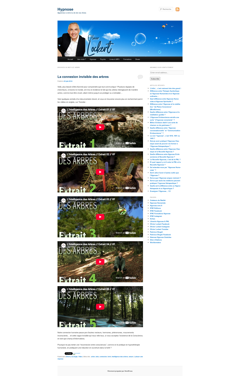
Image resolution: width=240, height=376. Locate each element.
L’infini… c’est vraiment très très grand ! (165, 88)
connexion (103, 356)
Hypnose (65, 9)
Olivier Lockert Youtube (159, 229)
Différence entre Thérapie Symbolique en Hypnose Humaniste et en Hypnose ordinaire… (164, 93)
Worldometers (155, 242)
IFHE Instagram (156, 216)
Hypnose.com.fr (156, 205)
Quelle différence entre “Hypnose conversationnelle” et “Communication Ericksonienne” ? (165, 130)
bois (97, 356)
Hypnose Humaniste (158, 203)
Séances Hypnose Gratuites (160, 237)
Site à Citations (156, 240)
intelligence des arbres (120, 356)
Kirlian (152, 219)
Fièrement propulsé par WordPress (120, 371)
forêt (109, 356)
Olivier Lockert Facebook (159, 224)
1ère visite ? (81, 59)
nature (131, 356)
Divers (137, 59)
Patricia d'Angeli (156, 232)
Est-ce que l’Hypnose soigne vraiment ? (165, 178)
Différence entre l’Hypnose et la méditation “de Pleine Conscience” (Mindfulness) (165, 106)
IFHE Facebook (156, 211)
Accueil (70, 59)
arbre (93, 356)
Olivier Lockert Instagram (160, 226)
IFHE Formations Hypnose (160, 213)
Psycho (103, 59)
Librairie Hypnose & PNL (159, 221)
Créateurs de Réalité (158, 200)
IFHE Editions (155, 208)
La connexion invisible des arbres (83, 76)
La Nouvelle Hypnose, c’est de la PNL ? (165, 159)
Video (80, 356)
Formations (127, 59)
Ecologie (75, 356)
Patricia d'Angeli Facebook (160, 234)
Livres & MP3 (114, 59)
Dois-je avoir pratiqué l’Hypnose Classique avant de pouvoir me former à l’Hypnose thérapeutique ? (164, 143)
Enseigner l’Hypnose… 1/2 (160, 191)
